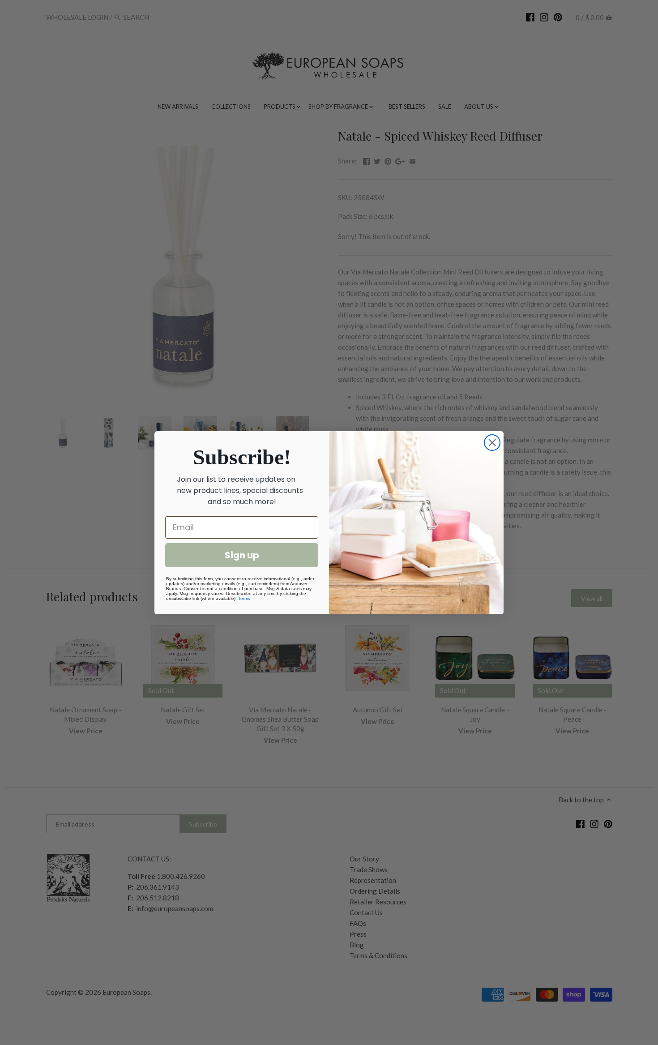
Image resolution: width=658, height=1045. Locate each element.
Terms (244, 598)
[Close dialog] (492, 442)
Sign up (242, 555)
